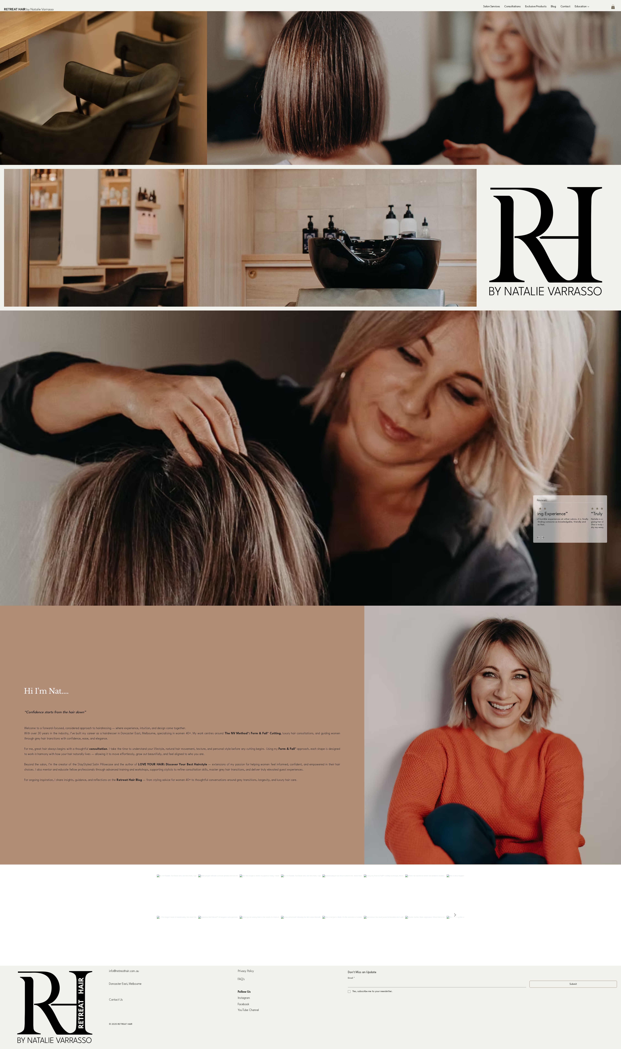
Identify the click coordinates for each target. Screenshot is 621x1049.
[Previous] (538, 537)
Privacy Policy (246, 971)
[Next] (542, 537)
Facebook (243, 1004)
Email (351, 978)
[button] (565, 6)
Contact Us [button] (116, 999)
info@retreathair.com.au (124, 971)
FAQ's (241, 979)
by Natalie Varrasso (29, 9)
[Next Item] (455, 915)
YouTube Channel (248, 1010)
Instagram (244, 998)
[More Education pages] (588, 6)
